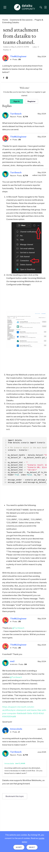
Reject (32, 847)
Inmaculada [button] (16, 729)
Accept (19, 847)
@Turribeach (18, 628)
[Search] (41, 7)
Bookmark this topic (15, 796)
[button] (5, 58)
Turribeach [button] (15, 113)
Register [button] (32, 101)
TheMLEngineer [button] (18, 56)
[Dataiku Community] (24, 7)
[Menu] (5, 7)
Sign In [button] (16, 101)
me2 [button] (12, 661)
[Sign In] (45, 7)
